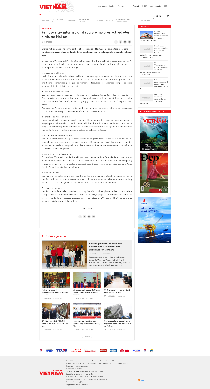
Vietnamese (102, 6)
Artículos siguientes (54, 236)
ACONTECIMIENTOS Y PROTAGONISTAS (123, 20)
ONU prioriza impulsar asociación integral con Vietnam (117, 291)
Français (121, 6)
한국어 (166, 6)
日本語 (144, 6)
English (112, 6)
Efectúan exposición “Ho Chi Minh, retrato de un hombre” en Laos (55, 323)
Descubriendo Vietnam (84, 20)
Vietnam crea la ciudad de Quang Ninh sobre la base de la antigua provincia (86, 292)
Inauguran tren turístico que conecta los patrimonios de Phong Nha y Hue (86, 323)
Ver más (87, 336)
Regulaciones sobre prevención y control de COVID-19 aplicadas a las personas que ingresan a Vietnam (154, 51)
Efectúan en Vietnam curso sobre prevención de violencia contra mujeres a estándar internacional (154, 68)
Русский (136, 6)
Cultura (100, 20)
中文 (128, 6)
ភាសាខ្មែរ (158, 6)
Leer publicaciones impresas (154, 112)
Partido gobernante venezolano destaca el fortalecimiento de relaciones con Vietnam (105, 246)
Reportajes (72, 20)
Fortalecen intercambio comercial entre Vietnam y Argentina (153, 99)
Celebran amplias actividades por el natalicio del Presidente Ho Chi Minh (154, 84)
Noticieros (45, 20)
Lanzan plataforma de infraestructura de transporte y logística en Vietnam (154, 35)
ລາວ (151, 6)
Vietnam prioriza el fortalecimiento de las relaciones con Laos (55, 292)
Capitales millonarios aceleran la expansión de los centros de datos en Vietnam (117, 323)
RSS (142, 380)
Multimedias (145, 20)
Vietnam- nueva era (57, 20)
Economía (109, 20)
